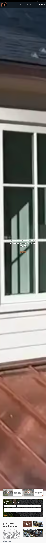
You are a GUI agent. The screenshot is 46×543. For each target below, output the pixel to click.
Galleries (27, 4)
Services (17, 4)
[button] (0, 246)
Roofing (13, 4)
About (9, 4)
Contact (31, 4)
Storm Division (22, 4)
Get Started (23, 252)
